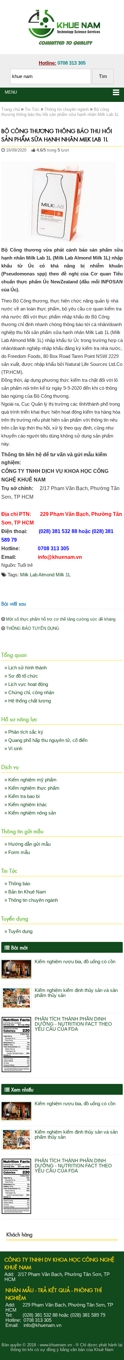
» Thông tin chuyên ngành (31, 900)
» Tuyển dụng (18, 931)
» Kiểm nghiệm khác (25, 804)
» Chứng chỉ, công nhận (29, 692)
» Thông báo (17, 883)
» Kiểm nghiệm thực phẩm (31, 788)
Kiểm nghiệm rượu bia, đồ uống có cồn (75, 961)
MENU (11, 92)
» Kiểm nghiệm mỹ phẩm (30, 779)
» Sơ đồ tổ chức (21, 676)
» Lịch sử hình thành (25, 667)
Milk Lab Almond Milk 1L (45, 574)
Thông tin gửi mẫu (22, 831)
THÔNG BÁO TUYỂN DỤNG (32, 628)
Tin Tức (9, 870)
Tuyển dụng (14, 918)
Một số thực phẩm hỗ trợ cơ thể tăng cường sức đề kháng (60, 619)
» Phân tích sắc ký (23, 732)
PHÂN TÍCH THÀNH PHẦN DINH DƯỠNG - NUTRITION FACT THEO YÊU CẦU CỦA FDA (73, 1024)
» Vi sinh (13, 748)
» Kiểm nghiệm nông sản (30, 812)
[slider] (14, 157)
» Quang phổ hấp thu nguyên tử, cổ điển (45, 740)
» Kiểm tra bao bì (22, 796)
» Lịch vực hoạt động (26, 684)
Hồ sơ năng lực (19, 719)
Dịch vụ (10, 766)
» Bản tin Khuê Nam (25, 891)
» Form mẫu (17, 852)
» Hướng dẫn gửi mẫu (27, 844)
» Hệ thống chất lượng (27, 700)
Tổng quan (14, 654)
